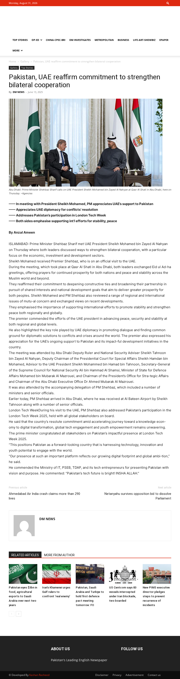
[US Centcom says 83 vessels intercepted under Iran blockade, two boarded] (123, 574)
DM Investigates (80, 40)
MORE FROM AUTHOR (59, 555)
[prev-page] (11, 614)
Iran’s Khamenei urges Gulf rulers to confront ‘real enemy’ (56, 592)
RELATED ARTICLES (25, 555)
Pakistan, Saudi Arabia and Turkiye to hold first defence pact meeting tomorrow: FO (90, 596)
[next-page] (18, 614)
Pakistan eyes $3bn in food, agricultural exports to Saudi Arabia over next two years (23, 596)
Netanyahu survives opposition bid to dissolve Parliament (137, 496)
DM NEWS (18, 92)
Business (123, 40)
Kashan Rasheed (39, 675)
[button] (168, 3)
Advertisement (135, 675)
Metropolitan (104, 40)
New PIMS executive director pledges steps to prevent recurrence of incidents (156, 596)
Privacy (117, 675)
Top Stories (20, 40)
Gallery (24, 61)
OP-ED (35, 40)
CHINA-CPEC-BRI (55, 40)
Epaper (163, 40)
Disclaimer (101, 675)
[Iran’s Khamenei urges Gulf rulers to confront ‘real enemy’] (56, 574)
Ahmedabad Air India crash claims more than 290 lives (44, 496)
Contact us (154, 675)
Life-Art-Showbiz (144, 40)
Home (12, 61)
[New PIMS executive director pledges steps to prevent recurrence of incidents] (157, 574)
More (16, 50)
